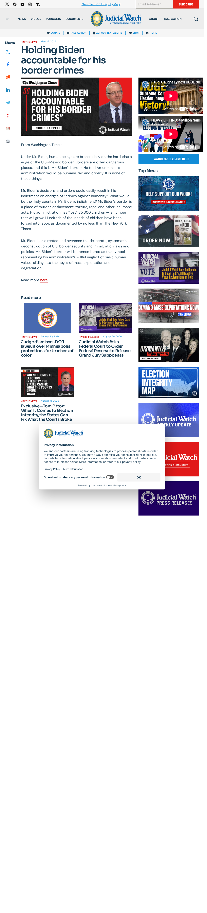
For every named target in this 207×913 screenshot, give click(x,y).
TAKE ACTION (78, 32)
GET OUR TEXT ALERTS (109, 32)
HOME (153, 32)
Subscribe (186, 4)
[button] (7, 18)
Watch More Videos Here (171, 159)
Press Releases (89, 337)
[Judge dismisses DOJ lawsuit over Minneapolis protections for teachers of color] (47, 318)
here (44, 280)
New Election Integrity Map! (100, 4)
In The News (29, 42)
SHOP (136, 32)
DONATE (55, 32)
